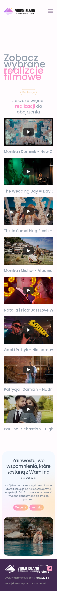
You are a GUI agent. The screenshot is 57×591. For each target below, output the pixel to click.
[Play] (28, 132)
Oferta (43, 565)
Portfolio (43, 572)
